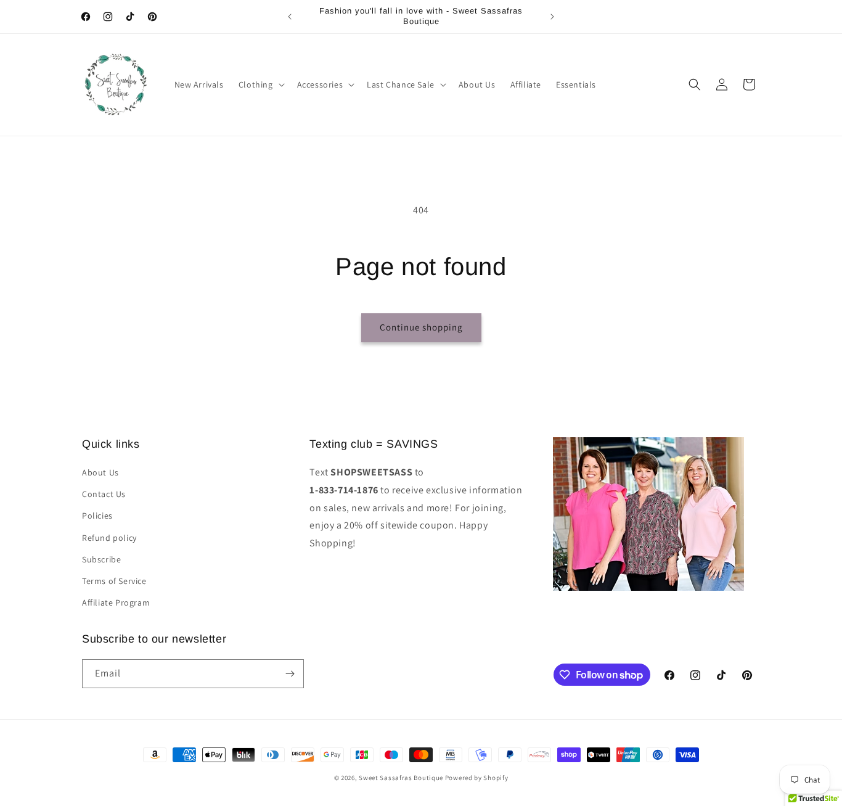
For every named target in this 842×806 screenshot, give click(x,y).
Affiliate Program (116, 602)
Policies (97, 515)
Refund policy (109, 537)
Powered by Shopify (477, 777)
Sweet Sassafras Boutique (401, 777)
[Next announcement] (552, 16)
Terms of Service (114, 580)
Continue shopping (421, 327)
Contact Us (104, 494)
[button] (260, 84)
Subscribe (101, 559)
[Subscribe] (289, 673)
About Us (100, 472)
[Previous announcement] (289, 16)
